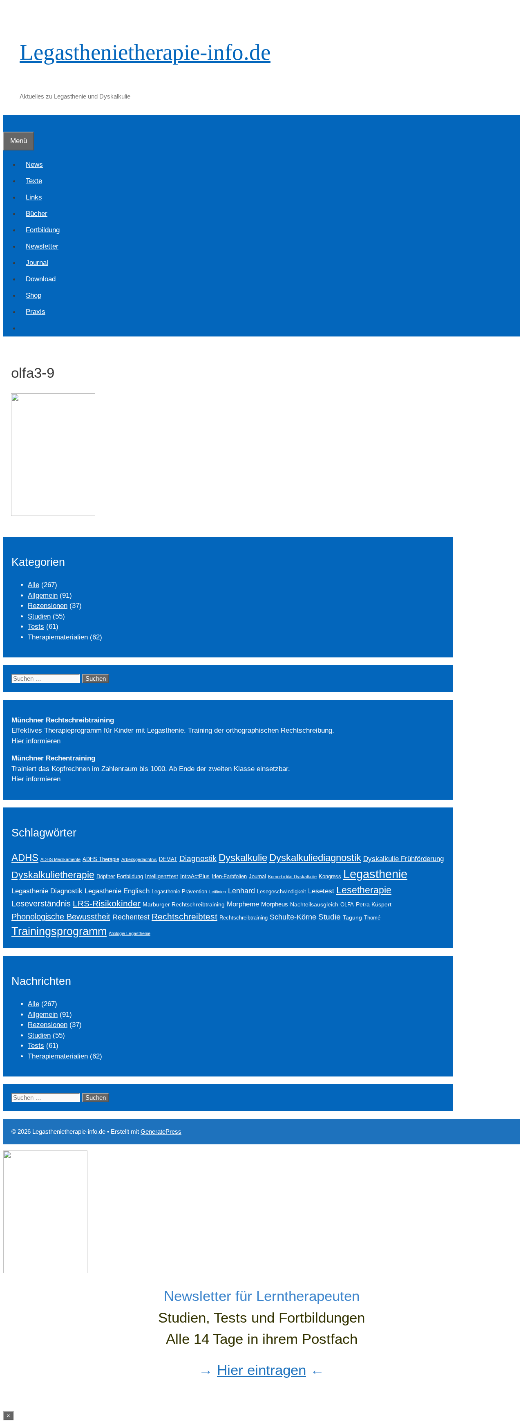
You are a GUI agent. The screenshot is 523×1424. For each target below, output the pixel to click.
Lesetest (321, 891)
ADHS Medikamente (60, 859)
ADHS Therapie (101, 859)
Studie (329, 917)
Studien (39, 616)
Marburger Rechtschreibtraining (184, 904)
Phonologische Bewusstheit (60, 916)
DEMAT (168, 859)
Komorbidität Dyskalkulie (292, 876)
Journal (37, 263)
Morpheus (274, 904)
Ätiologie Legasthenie (129, 933)
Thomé (372, 918)
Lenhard (241, 891)
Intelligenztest (161, 876)
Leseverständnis (41, 903)
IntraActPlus (195, 876)
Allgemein (43, 595)
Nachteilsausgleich (314, 904)
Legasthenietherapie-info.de (145, 52)
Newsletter (42, 246)
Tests (36, 626)
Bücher (36, 214)
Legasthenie (375, 874)
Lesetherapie (363, 890)
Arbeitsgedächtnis (139, 859)
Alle (33, 585)
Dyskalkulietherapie (52, 875)
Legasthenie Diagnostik (47, 891)
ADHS (24, 857)
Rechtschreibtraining (243, 918)
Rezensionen (47, 606)
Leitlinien (217, 891)
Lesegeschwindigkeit (281, 892)
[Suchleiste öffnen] (9, 123)
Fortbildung (43, 230)
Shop (33, 295)
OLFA (347, 905)
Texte (34, 181)
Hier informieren (35, 741)
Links (34, 197)
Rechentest (131, 917)
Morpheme (243, 904)
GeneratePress (161, 1131)
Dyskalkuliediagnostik (315, 857)
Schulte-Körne (293, 917)
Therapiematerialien (58, 637)
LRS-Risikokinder (107, 903)
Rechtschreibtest (184, 916)
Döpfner (105, 876)
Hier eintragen (261, 1370)
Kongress (330, 876)
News (34, 164)
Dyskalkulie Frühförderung (403, 858)
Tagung (352, 917)
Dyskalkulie (243, 857)
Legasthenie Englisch (117, 891)
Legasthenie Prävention (179, 892)
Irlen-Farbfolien (229, 876)
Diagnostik (198, 858)
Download (41, 279)
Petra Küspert (373, 904)
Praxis (35, 312)
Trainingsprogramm (59, 931)
